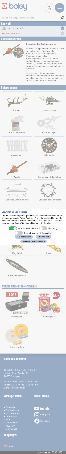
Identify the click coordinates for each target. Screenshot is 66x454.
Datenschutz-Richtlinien (42, 223)
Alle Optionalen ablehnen (33, 241)
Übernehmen (43, 237)
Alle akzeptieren (24, 237)
